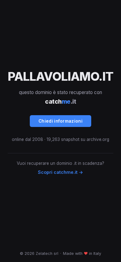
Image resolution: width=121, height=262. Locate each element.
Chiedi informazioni (60, 121)
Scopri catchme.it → (60, 172)
